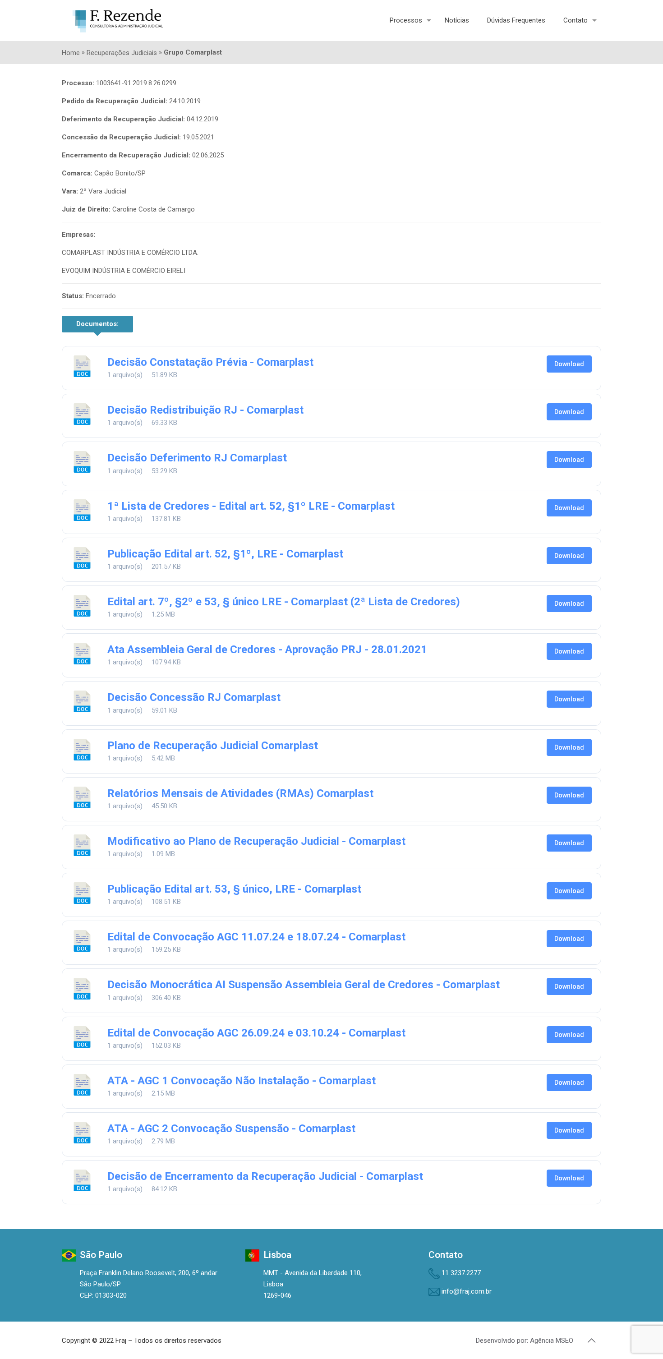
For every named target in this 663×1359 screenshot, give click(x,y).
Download (569, 364)
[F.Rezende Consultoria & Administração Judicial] (118, 20)
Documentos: (97, 324)
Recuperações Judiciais (122, 53)
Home (71, 53)
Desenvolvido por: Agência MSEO (524, 1340)
